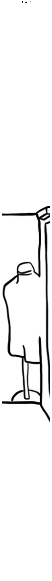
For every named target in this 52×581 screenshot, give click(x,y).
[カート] (48, 2)
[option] (26, 291)
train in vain (25, 2)
